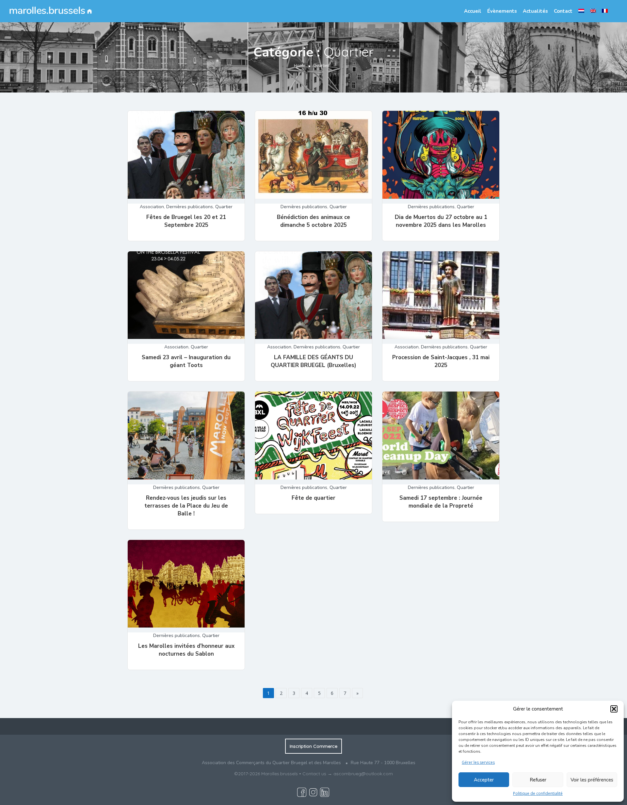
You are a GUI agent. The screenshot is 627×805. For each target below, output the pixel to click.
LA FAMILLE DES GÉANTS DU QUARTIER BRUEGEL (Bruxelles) (313, 361)
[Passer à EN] (593, 11)
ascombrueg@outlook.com (363, 774)
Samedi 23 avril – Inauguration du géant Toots (186, 361)
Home (299, 65)
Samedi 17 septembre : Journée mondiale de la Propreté (440, 502)
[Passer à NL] (581, 11)
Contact (563, 11)
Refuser (538, 780)
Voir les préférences (592, 780)
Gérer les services (478, 762)
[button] (614, 709)
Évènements (502, 11)
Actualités (535, 11)
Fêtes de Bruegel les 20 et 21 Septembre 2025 (186, 221)
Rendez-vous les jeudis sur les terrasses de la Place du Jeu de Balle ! (186, 505)
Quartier (224, 207)
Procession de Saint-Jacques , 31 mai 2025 (441, 361)
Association (152, 207)
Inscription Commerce (313, 746)
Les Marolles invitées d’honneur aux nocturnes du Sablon (186, 650)
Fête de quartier (313, 498)
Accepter (484, 780)
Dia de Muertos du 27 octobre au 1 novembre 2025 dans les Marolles (441, 221)
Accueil (472, 11)
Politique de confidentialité (538, 793)
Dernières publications (189, 207)
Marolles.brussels (279, 774)
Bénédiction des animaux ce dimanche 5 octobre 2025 (313, 221)
